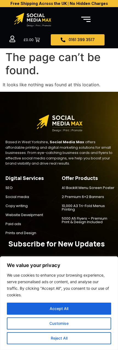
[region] (59, 303)
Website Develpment (24, 214)
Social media (17, 196)
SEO (9, 187)
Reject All (59, 338)
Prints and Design (20, 233)
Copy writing (16, 205)
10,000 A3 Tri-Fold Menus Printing (83, 207)
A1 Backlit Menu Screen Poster (88, 187)
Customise (59, 323)
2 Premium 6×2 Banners (83, 196)
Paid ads (13, 223)
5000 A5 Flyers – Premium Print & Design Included (84, 220)
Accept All (59, 308)
